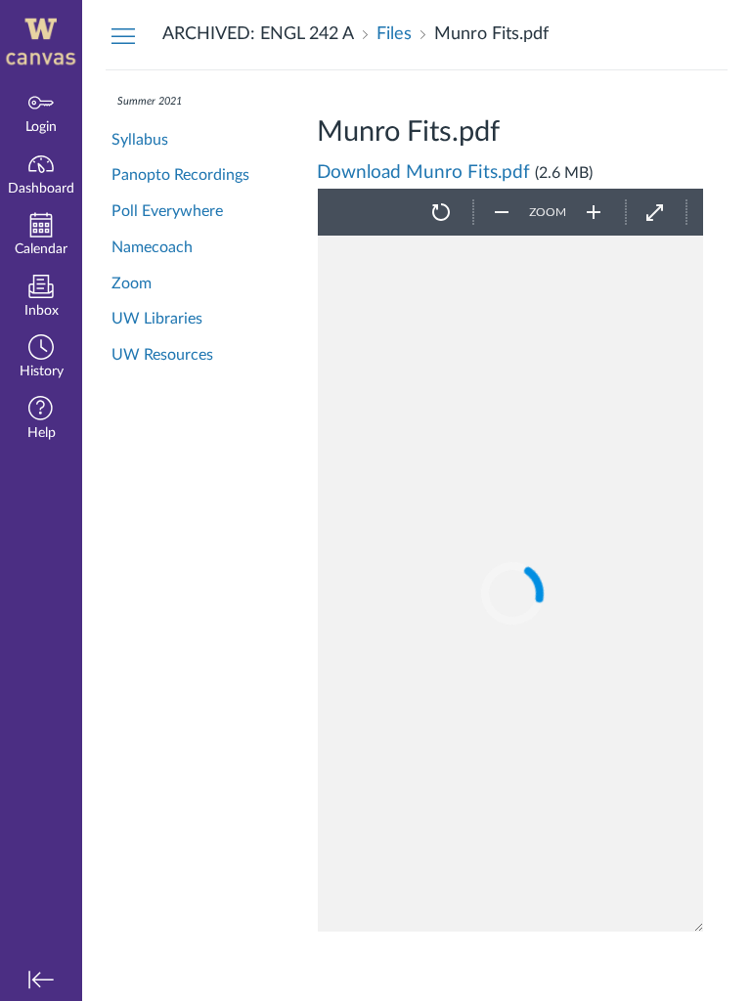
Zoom (131, 283)
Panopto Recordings (180, 175)
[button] (41, 358)
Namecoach (152, 247)
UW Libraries (156, 318)
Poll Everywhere (167, 211)
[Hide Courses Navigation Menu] (123, 35)
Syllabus (139, 140)
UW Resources (162, 355)
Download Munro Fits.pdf (423, 172)
